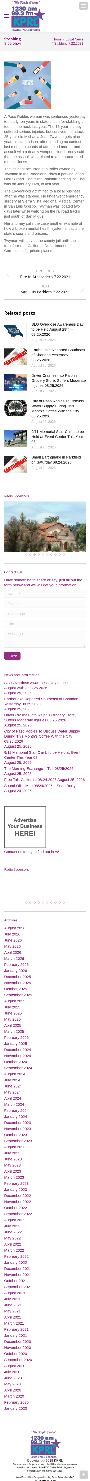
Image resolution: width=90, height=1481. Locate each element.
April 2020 (12, 1395)
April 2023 (12, 1176)
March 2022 (14, 1255)
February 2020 (16, 1407)
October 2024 (15, 1066)
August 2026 (14, 933)
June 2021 (13, 1310)
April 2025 (12, 1030)
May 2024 (12, 1097)
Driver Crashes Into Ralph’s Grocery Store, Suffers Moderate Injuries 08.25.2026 (58, 380)
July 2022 (12, 1231)
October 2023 (15, 1139)
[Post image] (15, 331)
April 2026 (12, 957)
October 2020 (15, 1358)
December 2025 (17, 981)
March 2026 (14, 963)
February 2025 (16, 1042)
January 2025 (15, 1048)
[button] (26, 554)
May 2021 (12, 1316)
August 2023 (14, 1152)
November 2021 (17, 1279)
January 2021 (15, 1340)
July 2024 (12, 1085)
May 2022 (12, 1243)
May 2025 (12, 1024)
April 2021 (12, 1322)
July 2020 (12, 1376)
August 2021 (14, 1297)
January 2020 (15, 1413)
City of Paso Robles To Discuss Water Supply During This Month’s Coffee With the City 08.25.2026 (57, 408)
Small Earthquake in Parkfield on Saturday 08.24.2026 (56, 459)
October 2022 (15, 1212)
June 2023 (13, 1164)
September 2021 (18, 1291)
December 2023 (17, 1127)
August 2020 (14, 1370)
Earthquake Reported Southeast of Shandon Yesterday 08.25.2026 (58, 355)
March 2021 (14, 1328)
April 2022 (12, 1249)
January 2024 (15, 1121)
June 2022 (13, 1237)
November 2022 (17, 1206)
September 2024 (18, 1072)
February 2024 (16, 1115)
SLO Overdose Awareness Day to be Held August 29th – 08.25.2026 (57, 329)
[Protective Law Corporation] (76, 521)
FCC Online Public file (55, 1472)
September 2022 (18, 1218)
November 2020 (17, 1352)
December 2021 (17, 1273)
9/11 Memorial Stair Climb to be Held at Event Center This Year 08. (57, 437)
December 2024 (17, 1054)
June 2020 (13, 1383)
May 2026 (12, 951)
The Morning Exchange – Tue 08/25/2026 (38, 768)
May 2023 (12, 1170)
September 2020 (18, 1364)
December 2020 (17, 1346)
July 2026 (12, 939)
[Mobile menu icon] (83, 6)
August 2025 (14, 1006)
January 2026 (15, 975)
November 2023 (17, 1133)
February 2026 (16, 969)
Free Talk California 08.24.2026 (30, 779)
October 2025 (15, 993)
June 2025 (13, 1018)
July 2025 (12, 1012)
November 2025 (17, 987)
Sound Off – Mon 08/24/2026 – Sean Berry (40, 785)
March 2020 (14, 1401)
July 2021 (12, 1304)
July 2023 (12, 1158)
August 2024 (14, 1079)
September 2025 (18, 1000)
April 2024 (12, 1103)
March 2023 (14, 1182)
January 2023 (15, 1194)
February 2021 (16, 1334)
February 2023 (16, 1188)
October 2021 (15, 1285)
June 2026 (13, 945)
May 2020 (12, 1389)
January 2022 (15, 1267)
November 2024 (17, 1060)
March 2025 (14, 1036)
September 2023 (18, 1145)
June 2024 (13, 1091)
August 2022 (14, 1224)
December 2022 (17, 1200)
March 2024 (14, 1109)
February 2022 (16, 1261)
